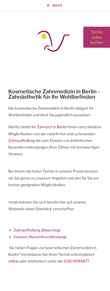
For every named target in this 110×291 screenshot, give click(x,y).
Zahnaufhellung (21, 140)
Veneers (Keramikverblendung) (40, 236)
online (13, 261)
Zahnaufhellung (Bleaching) (37, 230)
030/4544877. (77, 261)
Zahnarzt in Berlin (52, 127)
